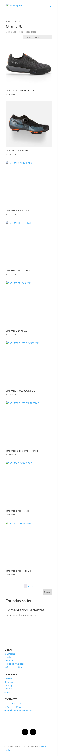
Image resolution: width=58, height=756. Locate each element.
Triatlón (8, 688)
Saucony (8, 692)
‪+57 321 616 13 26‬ (12, 703)
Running (8, 685)
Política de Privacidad (14, 663)
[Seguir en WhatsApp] (33, 732)
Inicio (8, 21)
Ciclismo (8, 678)
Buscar (47, 592)
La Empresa (9, 654)
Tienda (7, 657)
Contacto (8, 660)
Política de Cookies (13, 667)
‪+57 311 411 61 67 (12, 707)
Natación (8, 682)
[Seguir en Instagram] (25, 732)
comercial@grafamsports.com (18, 710)
